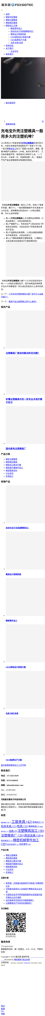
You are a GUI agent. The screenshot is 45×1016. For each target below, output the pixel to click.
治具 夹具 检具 (17, 43)
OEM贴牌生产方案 (18, 40)
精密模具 (18, 960)
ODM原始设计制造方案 (20, 37)
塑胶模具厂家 (6, 822)
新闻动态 (9, 46)
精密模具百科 (11, 471)
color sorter (13, 962)
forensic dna (27, 962)
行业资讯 (9, 473)
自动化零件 (13, 844)
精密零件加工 (16, 28)
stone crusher (34, 962)
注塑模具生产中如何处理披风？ (19, 903)
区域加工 (9, 476)
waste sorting (20, 962)
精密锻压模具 (11, 23)
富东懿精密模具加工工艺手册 (13, 765)
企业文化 (14, 51)
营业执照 (26, 960)
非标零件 (25, 844)
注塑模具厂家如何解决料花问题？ (23, 353)
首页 (8, 14)
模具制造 (34, 826)
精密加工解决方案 (13, 465)
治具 (13, 831)
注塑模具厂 (12, 835)
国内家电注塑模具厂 (16, 448)
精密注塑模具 (11, 20)
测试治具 (32, 835)
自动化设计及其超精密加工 (22, 31)
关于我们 (9, 48)
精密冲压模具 (11, 17)
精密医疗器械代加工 (14, 468)
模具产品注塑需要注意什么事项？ (23, 302)
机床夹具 (9, 826)
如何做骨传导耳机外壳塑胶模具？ (20, 900)
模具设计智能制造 (18, 34)
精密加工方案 (11, 26)
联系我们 (9, 54)
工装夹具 (21, 822)
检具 (22, 826)
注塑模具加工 (31, 831)
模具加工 (12, 149)
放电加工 (38, 822)
